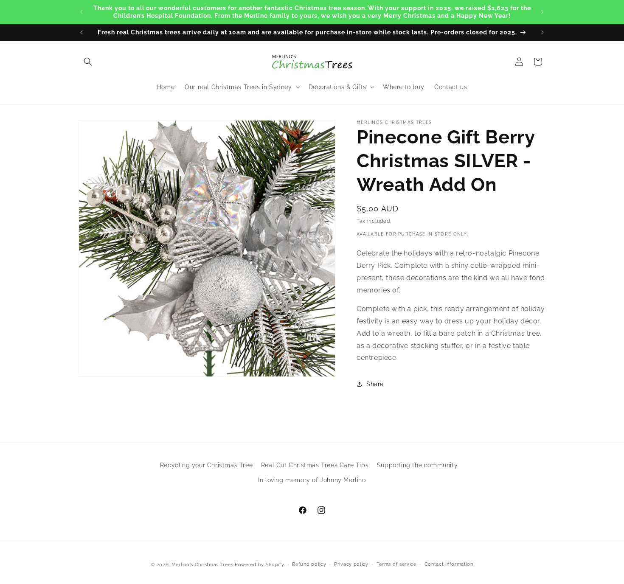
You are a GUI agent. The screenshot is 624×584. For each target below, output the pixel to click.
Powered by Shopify (259, 564)
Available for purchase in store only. (412, 234)
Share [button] (375, 384)
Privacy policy (351, 564)
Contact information (448, 564)
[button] (88, 61)
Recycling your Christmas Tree (206, 465)
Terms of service (396, 564)
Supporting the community (417, 465)
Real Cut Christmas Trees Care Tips (314, 465)
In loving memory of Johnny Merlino (311, 480)
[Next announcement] (542, 12)
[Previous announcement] (81, 12)
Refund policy (309, 564)
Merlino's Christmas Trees (202, 564)
